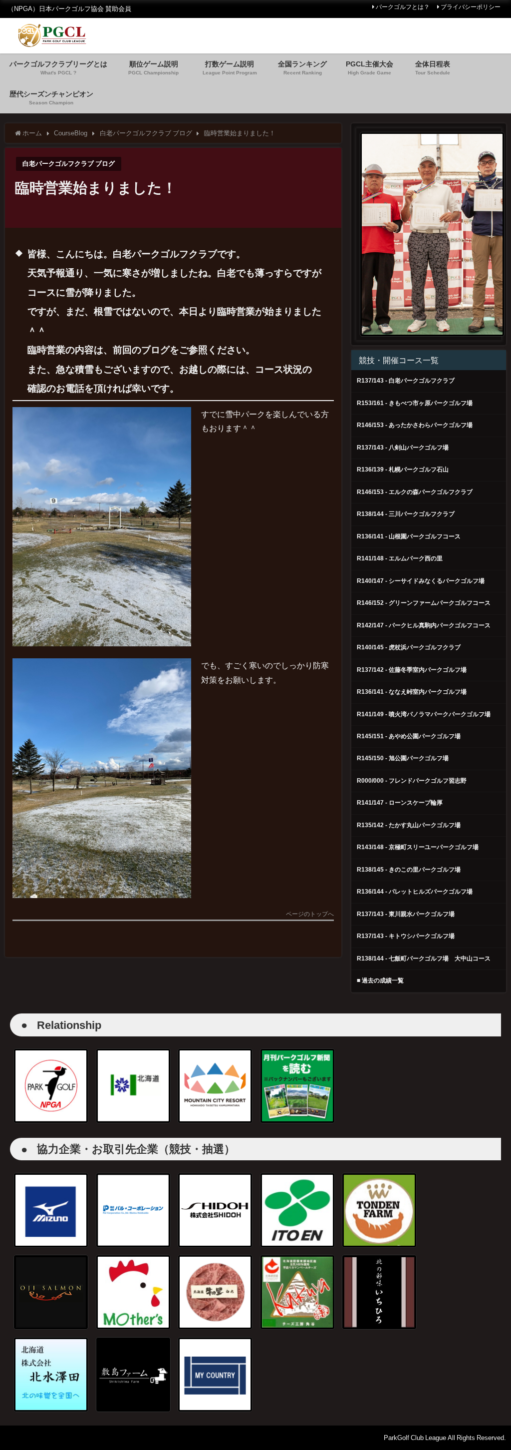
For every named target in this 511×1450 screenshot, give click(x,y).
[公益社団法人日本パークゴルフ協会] (50, 1085)
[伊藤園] (297, 1210)
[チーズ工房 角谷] (297, 1292)
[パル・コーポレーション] (133, 1210)
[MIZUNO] (50, 1210)
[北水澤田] (50, 1374)
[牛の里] (215, 1292)
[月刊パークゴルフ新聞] (297, 1085)
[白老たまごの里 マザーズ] (133, 1292)
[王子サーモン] (50, 1292)
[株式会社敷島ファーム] (133, 1374)
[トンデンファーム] (379, 1210)
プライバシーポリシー (471, 7)
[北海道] (133, 1085)
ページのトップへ (310, 914)
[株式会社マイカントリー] (215, 1374)
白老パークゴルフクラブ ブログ (68, 163)
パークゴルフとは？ (403, 7)
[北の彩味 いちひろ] (379, 1292)
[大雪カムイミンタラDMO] (215, 1085)
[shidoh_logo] (215, 1210)
